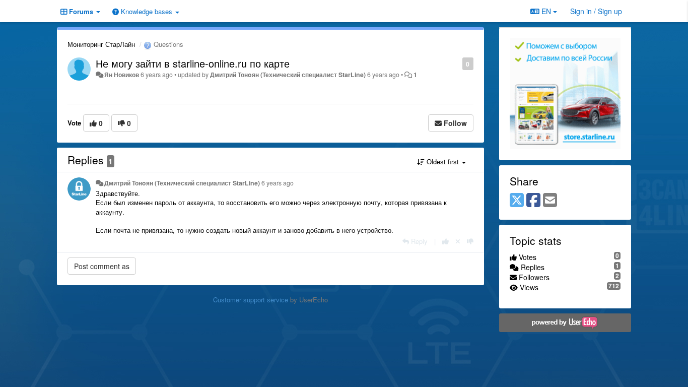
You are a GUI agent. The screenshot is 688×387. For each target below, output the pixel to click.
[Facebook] (533, 200)
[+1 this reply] (445, 241)
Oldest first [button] (443, 161)
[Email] (550, 200)
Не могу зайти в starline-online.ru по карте (193, 63)
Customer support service (250, 299)
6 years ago (277, 182)
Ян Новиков (121, 74)
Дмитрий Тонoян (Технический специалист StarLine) (288, 74)
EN (546, 11)
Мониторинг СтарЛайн (101, 44)
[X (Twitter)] (517, 200)
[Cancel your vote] (457, 241)
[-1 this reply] (470, 241)
